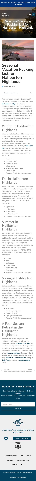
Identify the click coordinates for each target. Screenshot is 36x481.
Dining (29, 455)
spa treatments (24, 360)
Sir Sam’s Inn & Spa (9, 104)
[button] (29, 14)
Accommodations (11, 455)
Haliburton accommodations (16, 358)
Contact (14, 465)
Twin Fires (6, 360)
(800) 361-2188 (18, 432)
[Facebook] (6, 438)
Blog (22, 465)
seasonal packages (13, 353)
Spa (22, 455)
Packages (10, 460)
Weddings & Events (23, 460)
